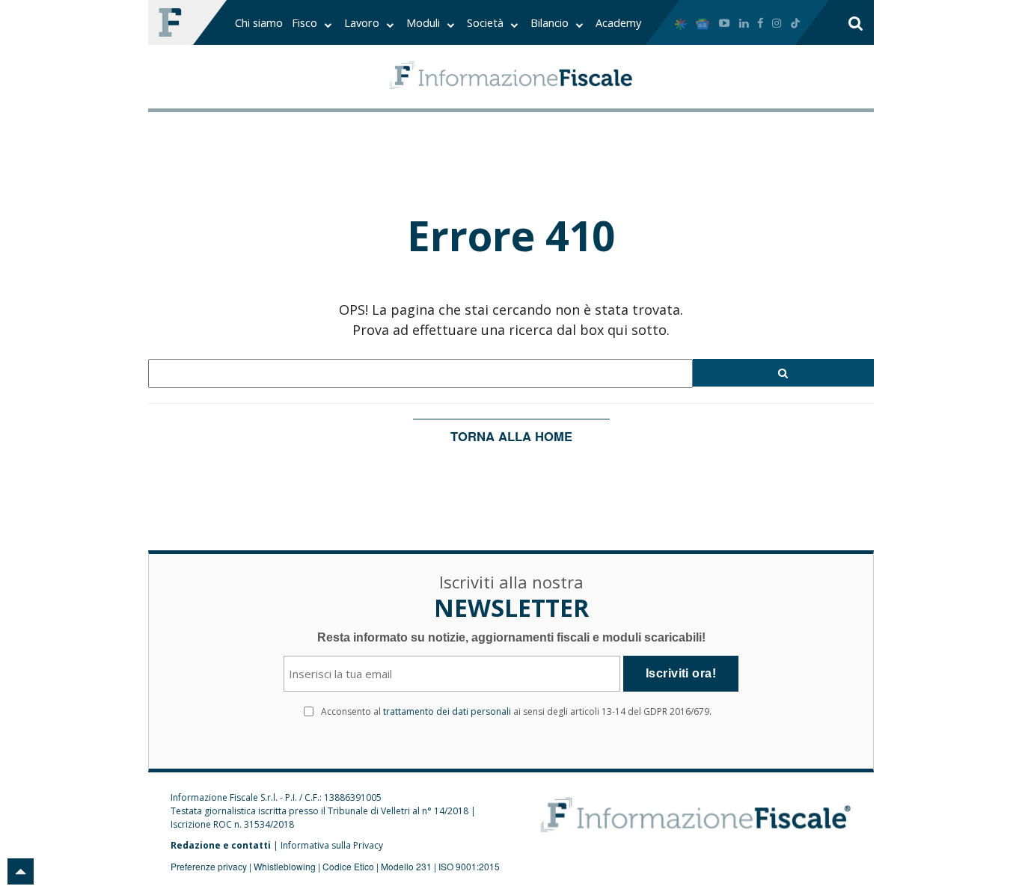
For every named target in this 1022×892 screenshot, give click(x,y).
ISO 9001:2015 (469, 866)
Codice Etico (348, 866)
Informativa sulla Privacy (332, 845)
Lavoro (363, 22)
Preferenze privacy (209, 866)
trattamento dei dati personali (447, 711)
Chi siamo (259, 22)
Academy (618, 22)
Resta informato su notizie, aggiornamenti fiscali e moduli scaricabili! (511, 637)
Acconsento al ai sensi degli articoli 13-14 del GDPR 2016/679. (516, 711)
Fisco (306, 22)
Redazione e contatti (221, 845)
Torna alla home (511, 436)
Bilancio (551, 22)
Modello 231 (406, 866)
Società (487, 22)
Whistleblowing (285, 866)
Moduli (424, 22)
